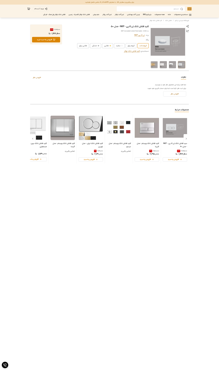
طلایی (106, 46)
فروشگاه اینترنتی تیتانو (182, 20)
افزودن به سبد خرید (44, 40)
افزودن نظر (37, 77)
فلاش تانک (168, 20)
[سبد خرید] (28, 8)
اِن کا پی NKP (139, 35)
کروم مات (143, 46)
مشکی (94, 46)
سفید (118, 46)
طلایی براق (83, 46)
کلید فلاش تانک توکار (156, 20)
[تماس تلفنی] (5, 365)
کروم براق (131, 46)
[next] (32, 138)
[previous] (186, 138)
